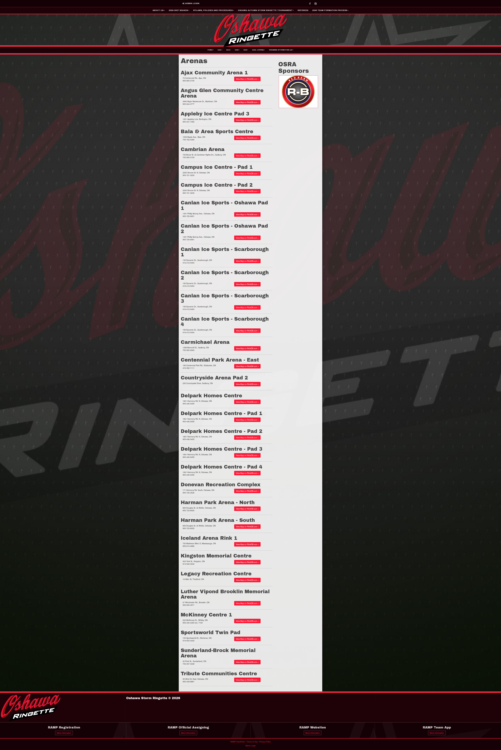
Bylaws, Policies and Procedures (213, 10)
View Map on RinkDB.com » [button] (247, 79)
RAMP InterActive (237, 741)
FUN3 (210, 50)
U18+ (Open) (258, 50)
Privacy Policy (265, 741)
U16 (236, 50)
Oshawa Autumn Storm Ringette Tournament (265, 10)
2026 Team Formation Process (329, 10)
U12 (219, 50)
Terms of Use (252, 741)
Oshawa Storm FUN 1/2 (280, 50)
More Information (64, 733)
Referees (303, 10)
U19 (245, 50)
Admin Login (250, 745)
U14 (228, 50)
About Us (158, 10)
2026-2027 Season (178, 10)
